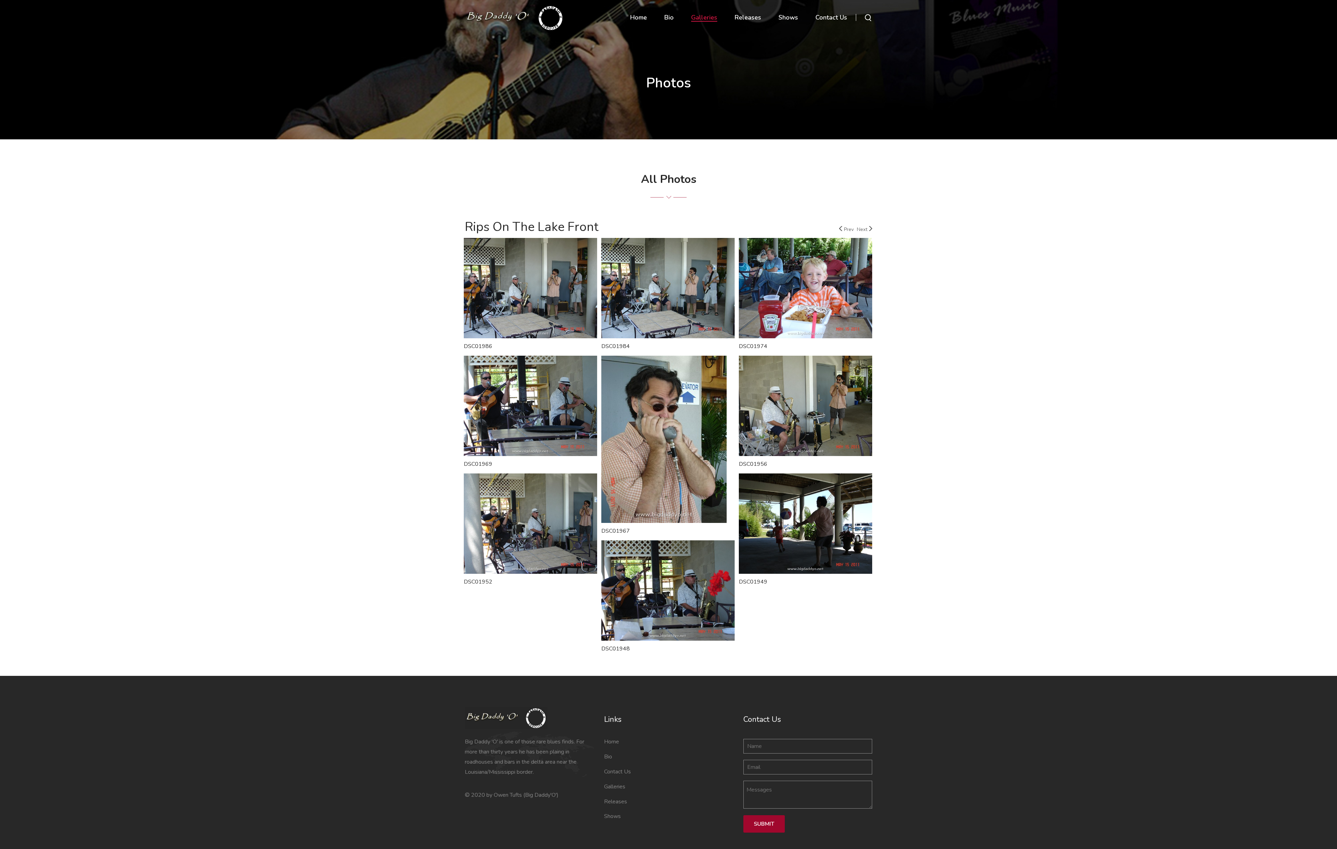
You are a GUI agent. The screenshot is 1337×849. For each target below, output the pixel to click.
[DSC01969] (530, 407)
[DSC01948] (668, 591)
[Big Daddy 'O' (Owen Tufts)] (514, 17)
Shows (612, 816)
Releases (615, 801)
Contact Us (617, 771)
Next (862, 229)
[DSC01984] (668, 289)
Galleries (614, 786)
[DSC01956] (805, 407)
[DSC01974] (805, 289)
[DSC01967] (664, 440)
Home (611, 742)
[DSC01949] (805, 524)
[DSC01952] (530, 524)
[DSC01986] (530, 289)
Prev (849, 229)
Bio (608, 757)
